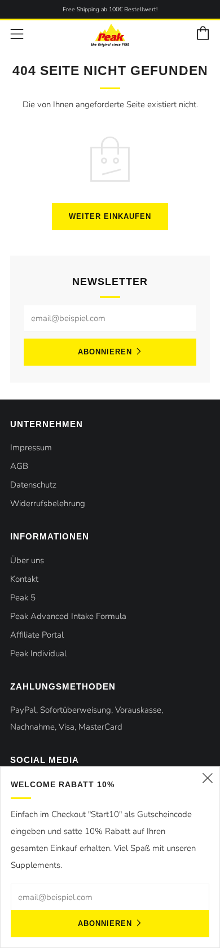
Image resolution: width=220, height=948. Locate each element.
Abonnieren (105, 352)
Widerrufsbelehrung (47, 503)
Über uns (27, 560)
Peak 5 (23, 597)
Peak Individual (38, 653)
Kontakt (24, 579)
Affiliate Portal (37, 634)
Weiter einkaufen (110, 216)
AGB (19, 466)
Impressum (31, 447)
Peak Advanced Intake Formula (68, 616)
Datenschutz (33, 484)
